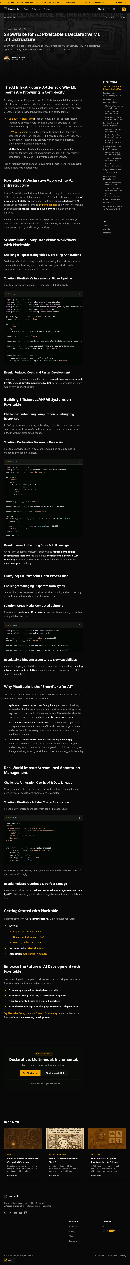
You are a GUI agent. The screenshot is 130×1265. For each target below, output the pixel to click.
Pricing (47, 9)
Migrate (101, 9)
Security (123, 1256)
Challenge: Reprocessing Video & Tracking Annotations (114, 107)
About (104, 1226)
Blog (71, 1236)
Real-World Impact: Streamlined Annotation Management (111, 177)
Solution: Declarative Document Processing (113, 136)
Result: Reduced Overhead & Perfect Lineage (112, 195)
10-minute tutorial (35, 1084)
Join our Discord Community (42, 1013)
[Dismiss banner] (126, 2)
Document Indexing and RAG (29, 937)
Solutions (36, 9)
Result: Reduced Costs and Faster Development (114, 118)
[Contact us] (124, 9)
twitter (106, 225)
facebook (107, 233)
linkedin (106, 229)
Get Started (28, 1073)
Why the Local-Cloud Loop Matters (21, 2)
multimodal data (48, 204)
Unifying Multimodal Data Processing (112, 147)
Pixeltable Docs (36, 948)
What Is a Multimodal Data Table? (97, 2)
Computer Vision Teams (21, 118)
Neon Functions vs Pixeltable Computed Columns (59, 2)
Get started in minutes (35, 953)
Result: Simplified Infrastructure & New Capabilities (112, 165)
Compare (73, 1241)
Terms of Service (99, 1256)
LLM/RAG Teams (17, 131)
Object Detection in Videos (27, 931)
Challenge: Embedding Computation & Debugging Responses (113, 130)
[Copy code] (79, 294)
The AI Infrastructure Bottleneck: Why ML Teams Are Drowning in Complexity (112, 87)
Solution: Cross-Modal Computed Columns (113, 159)
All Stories (11, 17)
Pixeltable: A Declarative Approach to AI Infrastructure (112, 94)
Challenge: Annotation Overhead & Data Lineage (113, 184)
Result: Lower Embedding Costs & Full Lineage (113, 142)
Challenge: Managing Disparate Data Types (113, 154)
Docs (26, 9)
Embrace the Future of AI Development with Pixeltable (112, 207)
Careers (108, 1231)
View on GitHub (56, 1073)
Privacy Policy (112, 1256)
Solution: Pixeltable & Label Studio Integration (113, 189)
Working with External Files (28, 942)
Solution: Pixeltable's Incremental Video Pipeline (112, 113)
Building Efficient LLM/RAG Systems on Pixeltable (112, 124)
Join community (53, 1084)
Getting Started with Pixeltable (111, 201)
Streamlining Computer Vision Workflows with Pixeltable (110, 100)
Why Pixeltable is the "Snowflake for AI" (112, 171)
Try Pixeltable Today (15, 1013)
